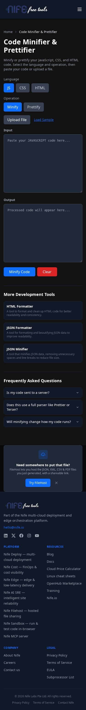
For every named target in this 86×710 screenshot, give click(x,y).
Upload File (17, 119)
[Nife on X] (13, 536)
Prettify (33, 106)
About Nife (12, 655)
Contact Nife (66, 703)
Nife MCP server (16, 636)
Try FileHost (38, 483)
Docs (50, 561)
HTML (40, 87)
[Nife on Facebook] (21, 536)
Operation (11, 98)
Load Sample (44, 119)
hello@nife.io (14, 527)
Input (8, 130)
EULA (51, 670)
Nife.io (52, 598)
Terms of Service (59, 662)
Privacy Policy (57, 655)
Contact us (12, 670)
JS (8, 87)
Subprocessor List (60, 677)
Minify (12, 106)
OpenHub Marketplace (64, 583)
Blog (50, 554)
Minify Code (19, 271)
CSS (22, 87)
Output (9, 200)
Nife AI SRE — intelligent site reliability (15, 598)
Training (53, 590)
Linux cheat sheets (61, 576)
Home (8, 32)
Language (11, 79)
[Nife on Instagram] (29, 536)
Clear (47, 271)
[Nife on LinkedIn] (6, 536)
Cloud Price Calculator (64, 569)
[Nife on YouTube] (37, 536)
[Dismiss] (56, 483)
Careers (10, 662)
